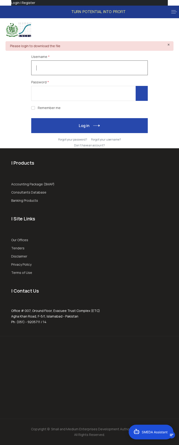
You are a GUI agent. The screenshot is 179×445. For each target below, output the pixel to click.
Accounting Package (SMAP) (33, 184)
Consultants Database (28, 192)
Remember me (49, 108)
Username (40, 56)
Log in (84, 125)
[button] (174, 12)
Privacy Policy (21, 264)
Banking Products (24, 200)
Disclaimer (19, 256)
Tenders (17, 248)
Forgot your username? (106, 139)
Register (28, 2)
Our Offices (19, 240)
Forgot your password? (72, 139)
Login (15, 2)
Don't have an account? (89, 145)
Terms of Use (21, 272)
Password (40, 82)
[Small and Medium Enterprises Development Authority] (18, 30)
